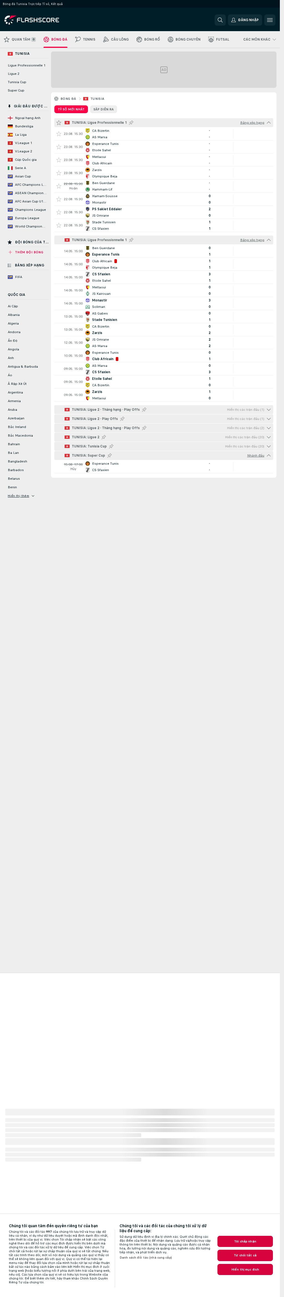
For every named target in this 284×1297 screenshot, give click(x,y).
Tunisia (97, 99)
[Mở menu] (269, 20)
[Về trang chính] (42, 20)
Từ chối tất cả (245, 1255)
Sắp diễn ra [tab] (103, 109)
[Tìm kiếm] (220, 20)
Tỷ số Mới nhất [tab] (71, 109)
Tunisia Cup (17, 82)
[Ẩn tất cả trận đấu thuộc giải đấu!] (268, 122)
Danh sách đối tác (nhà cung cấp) (146, 1257)
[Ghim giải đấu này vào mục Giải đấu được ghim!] (131, 122)
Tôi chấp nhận (245, 1241)
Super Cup (16, 90)
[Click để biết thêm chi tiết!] (163, 133)
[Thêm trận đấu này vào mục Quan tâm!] (58, 133)
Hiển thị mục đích (245, 1269)
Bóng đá (68, 99)
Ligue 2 (13, 73)
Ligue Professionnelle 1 (26, 65)
